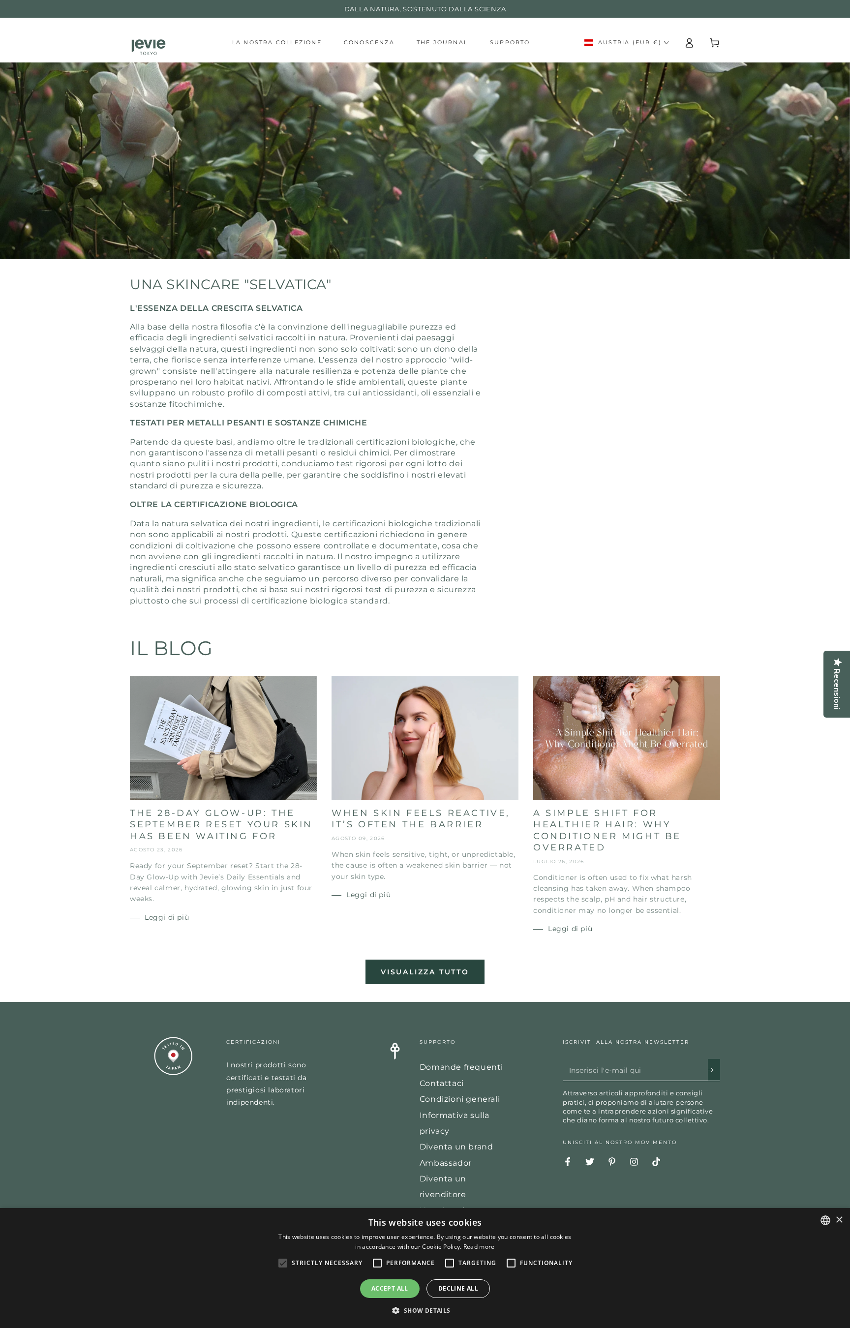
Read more (479, 1246)
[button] (424, 1310)
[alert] (425, 1268)
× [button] (839, 1220)
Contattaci (442, 1083)
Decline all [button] (458, 1288)
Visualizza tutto (425, 971)
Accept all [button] (389, 1288)
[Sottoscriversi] (714, 1070)
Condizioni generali (460, 1099)
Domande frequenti (461, 1067)
